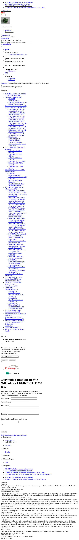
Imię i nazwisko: (6, 398)
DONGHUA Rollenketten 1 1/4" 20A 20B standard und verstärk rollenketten (17, 220)
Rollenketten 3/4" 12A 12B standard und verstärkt (16, 117)
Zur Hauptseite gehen (7, 435)
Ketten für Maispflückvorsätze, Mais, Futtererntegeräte (16, 183)
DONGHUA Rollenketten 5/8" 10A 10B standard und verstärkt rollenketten (16, 204)
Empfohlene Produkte (12, 327)
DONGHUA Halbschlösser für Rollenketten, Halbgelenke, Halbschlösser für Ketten (16, 269)
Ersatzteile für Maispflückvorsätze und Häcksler (15, 299)
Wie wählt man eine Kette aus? (17, 54)
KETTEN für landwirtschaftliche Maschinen (18, 6)
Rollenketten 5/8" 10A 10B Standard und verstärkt (16, 113)
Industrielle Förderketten (13, 97)
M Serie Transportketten (16, 104)
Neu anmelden (9, 32)
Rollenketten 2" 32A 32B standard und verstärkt (16, 134)
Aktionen (9, 326)
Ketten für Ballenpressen (17, 177)
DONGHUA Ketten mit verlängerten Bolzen (15, 257)
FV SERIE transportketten (14, 99)
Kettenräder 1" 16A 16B (17, 161)
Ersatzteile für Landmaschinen (11, 288)
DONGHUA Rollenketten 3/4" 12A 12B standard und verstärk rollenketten (16, 209)
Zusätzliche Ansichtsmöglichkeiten (11, 87)
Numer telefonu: (6, 402)
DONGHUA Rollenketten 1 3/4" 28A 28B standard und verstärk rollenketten (17, 230)
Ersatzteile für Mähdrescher (14, 304)
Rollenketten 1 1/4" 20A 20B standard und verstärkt (17, 124)
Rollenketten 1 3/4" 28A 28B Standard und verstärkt (17, 131)
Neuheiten (9, 324)
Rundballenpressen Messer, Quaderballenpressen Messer (14, 318)
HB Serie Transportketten (17, 102)
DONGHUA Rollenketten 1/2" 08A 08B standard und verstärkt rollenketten (16, 199)
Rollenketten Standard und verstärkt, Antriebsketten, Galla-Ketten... (25, 7)
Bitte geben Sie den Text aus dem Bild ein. (14, 419)
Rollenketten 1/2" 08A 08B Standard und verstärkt (16, 110)
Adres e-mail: (5, 405)
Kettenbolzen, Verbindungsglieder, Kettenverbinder (14, 138)
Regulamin (11, 78)
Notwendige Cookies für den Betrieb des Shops (17, 498)
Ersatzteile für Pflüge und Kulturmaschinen (16, 307)
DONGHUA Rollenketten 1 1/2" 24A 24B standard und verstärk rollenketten (17, 225)
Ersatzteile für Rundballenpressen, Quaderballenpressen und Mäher (16, 293)
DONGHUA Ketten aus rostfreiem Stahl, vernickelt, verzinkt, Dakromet (16, 246)
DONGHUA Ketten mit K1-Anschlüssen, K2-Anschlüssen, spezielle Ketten (17, 252)
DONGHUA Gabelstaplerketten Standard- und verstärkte (17, 240)
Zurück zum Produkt (20, 435)
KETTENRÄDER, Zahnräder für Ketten (17, 4)
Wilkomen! (11, 80)
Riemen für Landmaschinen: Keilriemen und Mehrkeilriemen (13, 284)
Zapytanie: (4, 414)
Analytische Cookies (7, 512)
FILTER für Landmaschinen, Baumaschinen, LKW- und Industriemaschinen (13, 279)
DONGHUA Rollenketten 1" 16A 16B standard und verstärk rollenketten (17, 214)
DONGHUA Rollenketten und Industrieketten (19, 2)
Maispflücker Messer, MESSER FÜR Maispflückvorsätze (14, 321)
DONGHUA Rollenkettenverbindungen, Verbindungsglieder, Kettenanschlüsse (16, 262)
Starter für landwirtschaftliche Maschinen (14, 274)
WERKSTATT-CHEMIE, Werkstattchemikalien (13, 311)
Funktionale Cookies (7, 507)
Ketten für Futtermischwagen (15, 179)
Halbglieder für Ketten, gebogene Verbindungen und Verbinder (17, 143)
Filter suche (12, 71)
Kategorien (4, 90)
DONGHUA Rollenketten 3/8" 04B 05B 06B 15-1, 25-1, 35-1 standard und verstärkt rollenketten (17, 193)
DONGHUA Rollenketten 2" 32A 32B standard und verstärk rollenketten (17, 235)
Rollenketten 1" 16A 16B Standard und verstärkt (16, 120)
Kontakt (3, 336)
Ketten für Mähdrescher (14, 174)
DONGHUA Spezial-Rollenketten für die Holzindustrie (15, 94)
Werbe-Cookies (5, 519)
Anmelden (8, 30)
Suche (6, 462)
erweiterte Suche (6, 44)
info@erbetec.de (6, 11)
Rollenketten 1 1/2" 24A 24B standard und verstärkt (17, 127)
